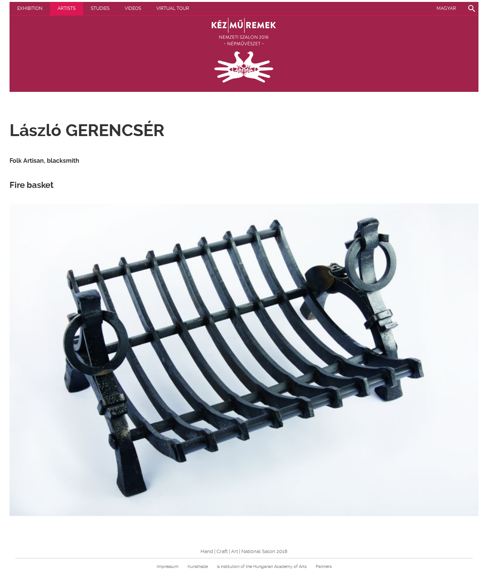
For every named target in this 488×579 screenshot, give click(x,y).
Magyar (446, 8)
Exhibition (29, 8)
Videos (133, 8)
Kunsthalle (198, 566)
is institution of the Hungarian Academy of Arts (262, 566)
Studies (100, 8)
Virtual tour (172, 8)
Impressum (167, 566)
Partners (324, 566)
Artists (66, 8)
